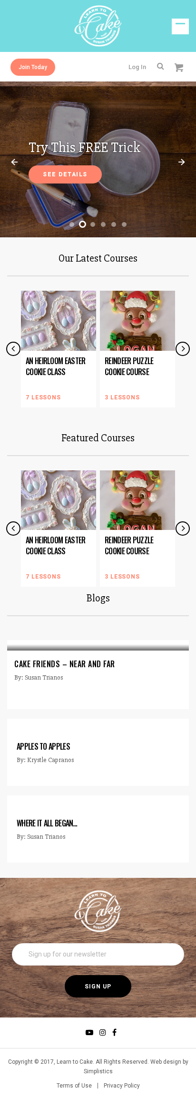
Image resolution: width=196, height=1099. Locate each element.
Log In (137, 67)
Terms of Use (74, 1085)
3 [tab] (92, 224)
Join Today (33, 67)
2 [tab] (82, 224)
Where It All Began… (47, 823)
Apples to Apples (43, 746)
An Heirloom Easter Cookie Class (55, 366)
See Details (65, 174)
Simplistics (98, 1071)
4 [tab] (103, 224)
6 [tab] (124, 224)
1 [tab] (71, 224)
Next (181, 162)
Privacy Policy (122, 1085)
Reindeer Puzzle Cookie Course (129, 366)
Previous (14, 162)
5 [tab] (113, 224)
